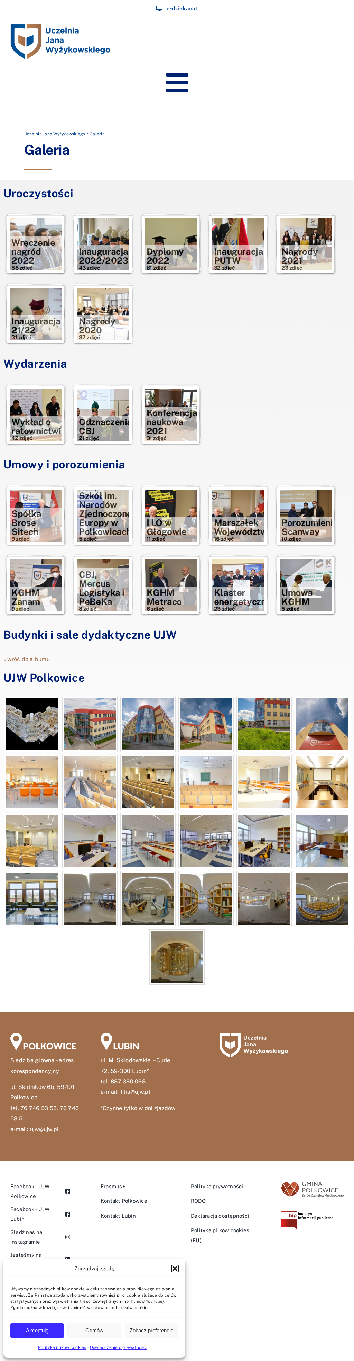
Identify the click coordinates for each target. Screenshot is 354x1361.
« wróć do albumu (26, 659)
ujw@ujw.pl (44, 1129)
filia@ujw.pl (135, 1092)
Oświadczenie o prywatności (118, 1347)
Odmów (94, 1330)
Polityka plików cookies (62, 1347)
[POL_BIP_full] (307, 1213)
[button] (174, 1268)
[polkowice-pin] (43, 1035)
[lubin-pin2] (133, 1035)
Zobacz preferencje (151, 1330)
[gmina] (312, 1184)
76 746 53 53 (38, 1108)
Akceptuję (37, 1330)
